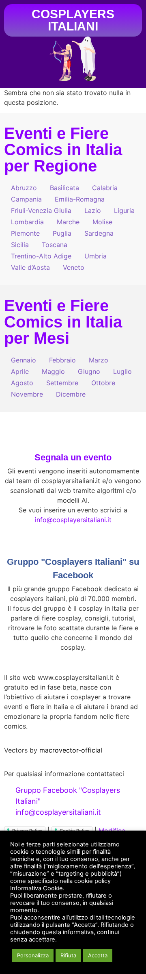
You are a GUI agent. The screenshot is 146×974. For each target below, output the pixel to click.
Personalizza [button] (33, 955)
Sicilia (20, 245)
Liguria (124, 210)
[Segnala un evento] (73, 438)
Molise (102, 222)
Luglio (122, 371)
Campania (26, 199)
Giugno (89, 371)
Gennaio (23, 360)
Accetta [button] (97, 955)
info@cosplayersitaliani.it (73, 520)
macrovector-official (70, 750)
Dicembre (71, 394)
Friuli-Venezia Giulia (41, 210)
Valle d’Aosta (30, 267)
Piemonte (25, 233)
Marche (68, 222)
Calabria (105, 188)
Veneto (73, 267)
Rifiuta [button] (68, 955)
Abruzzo (24, 188)
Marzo (98, 360)
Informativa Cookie (36, 888)
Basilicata (64, 188)
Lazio (92, 210)
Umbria (95, 256)
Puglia (62, 233)
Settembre (62, 383)
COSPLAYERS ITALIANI (73, 20)
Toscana (54, 245)
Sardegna (99, 233)
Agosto (22, 383)
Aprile (20, 371)
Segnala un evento (73, 457)
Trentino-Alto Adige (41, 256)
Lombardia (27, 222)
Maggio (53, 371)
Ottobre (103, 383)
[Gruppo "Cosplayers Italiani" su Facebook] (73, 543)
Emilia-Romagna (80, 199)
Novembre (27, 394)
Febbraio (62, 360)
